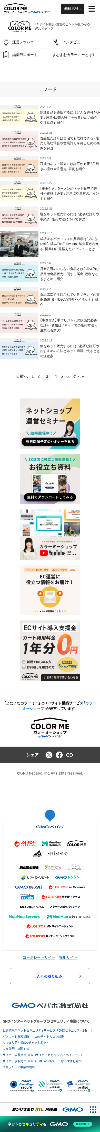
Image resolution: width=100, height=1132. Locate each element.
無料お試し (72, 9)
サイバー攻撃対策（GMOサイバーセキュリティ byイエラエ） (43, 1055)
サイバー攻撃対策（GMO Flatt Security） (29, 1061)
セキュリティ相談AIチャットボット (26, 1042)
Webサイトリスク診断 (49, 1036)
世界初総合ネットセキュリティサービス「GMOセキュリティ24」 (46, 1030)
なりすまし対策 (71, 1061)
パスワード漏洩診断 (16, 1036)
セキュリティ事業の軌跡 (19, 1067)
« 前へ (22, 376)
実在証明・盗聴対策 (16, 1048)
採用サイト (68, 957)
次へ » (78, 376)
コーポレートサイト (39, 957)
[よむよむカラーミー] (19, 26)
